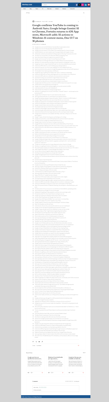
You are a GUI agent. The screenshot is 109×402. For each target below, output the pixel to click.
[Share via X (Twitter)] (36, 341)
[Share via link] (42, 341)
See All (84, 352)
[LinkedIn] (85, 5)
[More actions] (78, 21)
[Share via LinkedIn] (39, 341)
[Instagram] (82, 5)
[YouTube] (89, 5)
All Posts (28, 12)
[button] (83, 12)
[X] (79, 5)
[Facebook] (76, 5)
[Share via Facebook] (33, 341)
